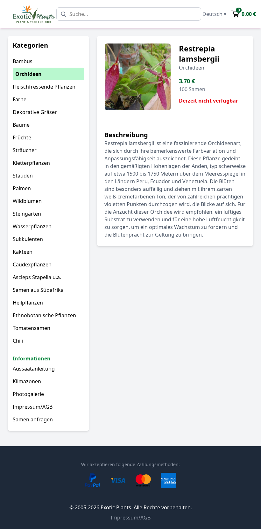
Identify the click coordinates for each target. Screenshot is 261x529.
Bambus (22, 61)
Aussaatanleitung (34, 368)
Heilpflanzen (28, 302)
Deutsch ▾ (214, 13)
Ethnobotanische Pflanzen (44, 315)
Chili (18, 340)
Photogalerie (28, 394)
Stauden (23, 175)
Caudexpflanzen (32, 264)
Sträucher (25, 150)
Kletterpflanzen (31, 162)
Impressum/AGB (33, 406)
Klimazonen (27, 381)
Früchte (22, 137)
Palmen (22, 188)
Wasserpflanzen (32, 226)
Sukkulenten (28, 239)
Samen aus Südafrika (38, 289)
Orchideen (28, 73)
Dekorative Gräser (35, 112)
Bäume (21, 124)
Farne (19, 99)
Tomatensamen (31, 328)
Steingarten (27, 213)
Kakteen (22, 251)
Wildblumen (27, 201)
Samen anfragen (33, 419)
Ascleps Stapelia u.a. (37, 277)
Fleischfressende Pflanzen (44, 86)
